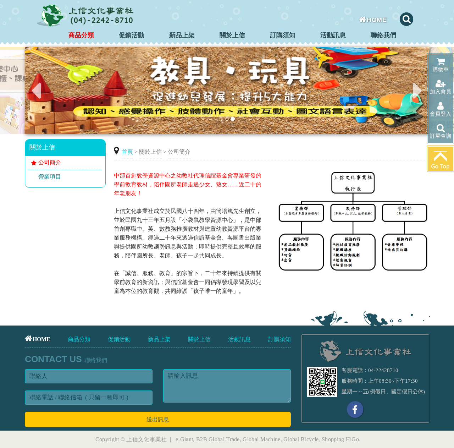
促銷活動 (131, 35)
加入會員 (440, 91)
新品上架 (182, 35)
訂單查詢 (440, 136)
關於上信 (232, 35)
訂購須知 (282, 35)
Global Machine (261, 439)
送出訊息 (157, 419)
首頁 (127, 152)
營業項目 (49, 177)
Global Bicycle (301, 439)
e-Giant (184, 439)
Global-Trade (224, 439)
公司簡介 (49, 162)
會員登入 (440, 114)
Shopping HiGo (340, 439)
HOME (377, 19)
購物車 (441, 69)
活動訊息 (333, 35)
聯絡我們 (383, 35)
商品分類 (81, 35)
